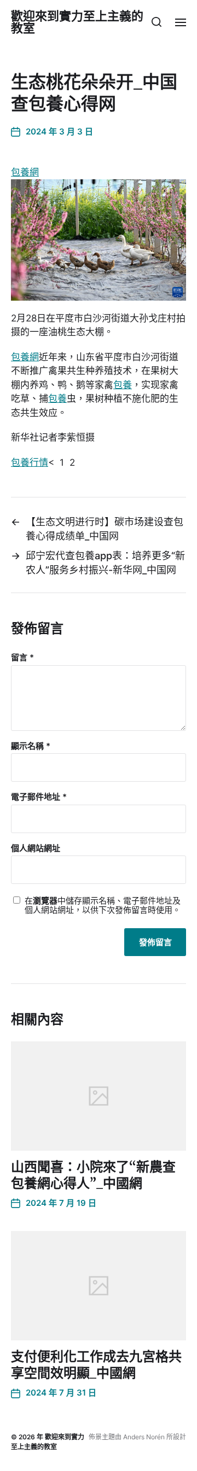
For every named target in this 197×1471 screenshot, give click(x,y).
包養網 (25, 172)
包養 (122, 384)
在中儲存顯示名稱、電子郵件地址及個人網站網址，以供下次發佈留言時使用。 (103, 905)
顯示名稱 (30, 746)
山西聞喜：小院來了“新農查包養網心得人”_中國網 (93, 1175)
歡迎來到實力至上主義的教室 (77, 22)
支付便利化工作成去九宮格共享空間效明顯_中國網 (96, 1364)
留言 (22, 658)
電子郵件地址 (39, 797)
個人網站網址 (35, 848)
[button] (157, 22)
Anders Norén (144, 1437)
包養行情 (29, 462)
